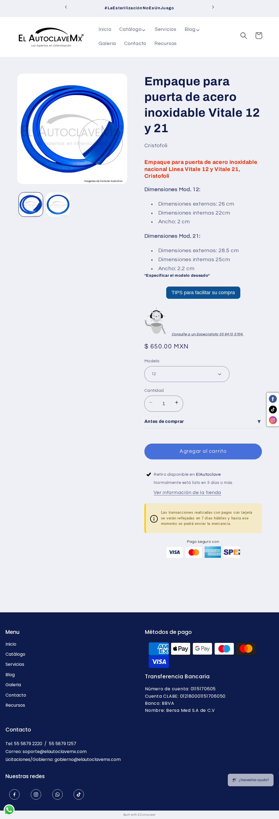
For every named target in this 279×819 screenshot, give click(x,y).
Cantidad (154, 390)
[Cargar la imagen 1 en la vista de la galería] (31, 204)
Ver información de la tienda (187, 492)
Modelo (152, 361)
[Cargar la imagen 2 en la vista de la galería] (58, 204)
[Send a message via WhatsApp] (9, 809)
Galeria (13, 685)
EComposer (147, 814)
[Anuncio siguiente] (213, 8)
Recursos (15, 705)
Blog (10, 675)
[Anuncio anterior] (66, 8)
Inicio (10, 644)
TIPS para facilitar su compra (203, 292)
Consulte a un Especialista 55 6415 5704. (208, 334)
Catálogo (15, 654)
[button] (133, 30)
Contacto (15, 695)
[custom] (14, 794)
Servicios (14, 664)
